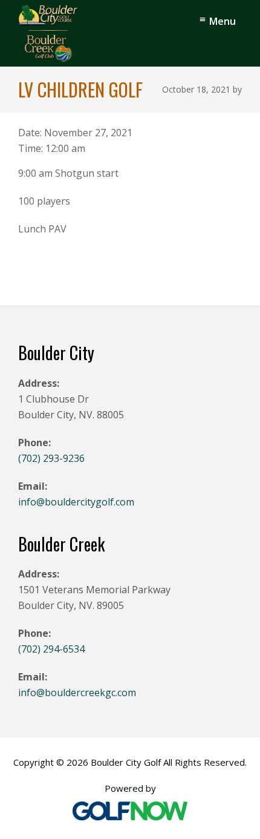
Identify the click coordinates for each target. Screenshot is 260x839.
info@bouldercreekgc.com (77, 692)
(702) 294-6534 (51, 649)
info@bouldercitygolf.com (76, 501)
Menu (222, 21)
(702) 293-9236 (51, 458)
